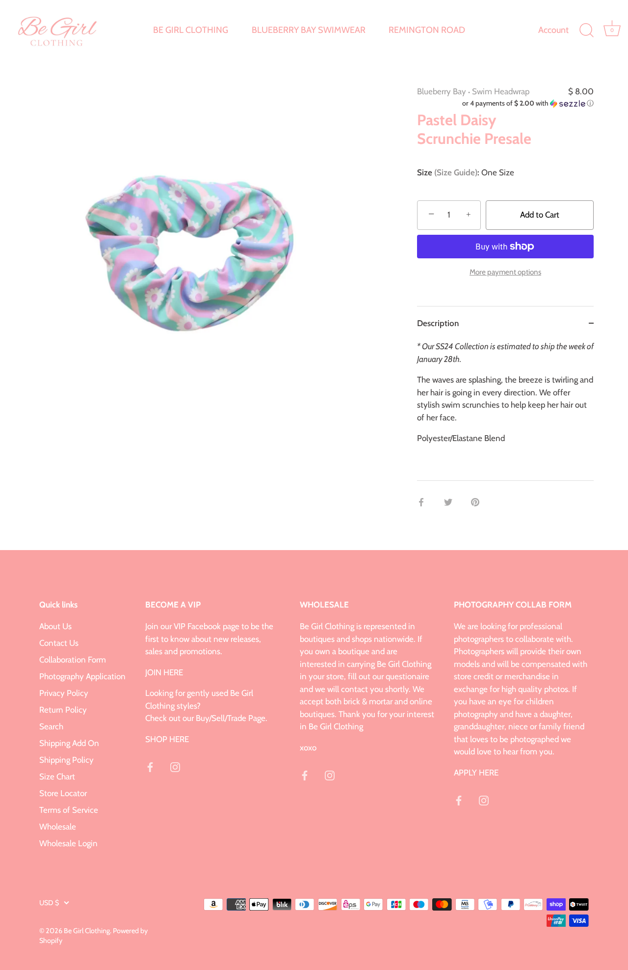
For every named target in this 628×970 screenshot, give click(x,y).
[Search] (586, 30)
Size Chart (57, 776)
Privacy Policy (63, 693)
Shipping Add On (69, 743)
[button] (505, 103)
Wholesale (57, 826)
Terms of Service (68, 810)
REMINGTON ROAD (427, 30)
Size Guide (456, 172)
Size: (448, 172)
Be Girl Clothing (87, 930)
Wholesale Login (68, 843)
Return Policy (63, 710)
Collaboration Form (72, 660)
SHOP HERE (167, 739)
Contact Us (58, 643)
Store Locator (63, 793)
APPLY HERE (476, 772)
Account (553, 30)
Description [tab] (438, 323)
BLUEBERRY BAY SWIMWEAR (309, 30)
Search (51, 726)
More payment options (505, 272)
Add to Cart (539, 215)
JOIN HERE (164, 672)
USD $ (49, 902)
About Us (55, 626)
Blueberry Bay (441, 91)
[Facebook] (150, 766)
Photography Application (82, 676)
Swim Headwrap (500, 91)
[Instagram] (175, 766)
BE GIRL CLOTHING (190, 30)
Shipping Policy (66, 760)
